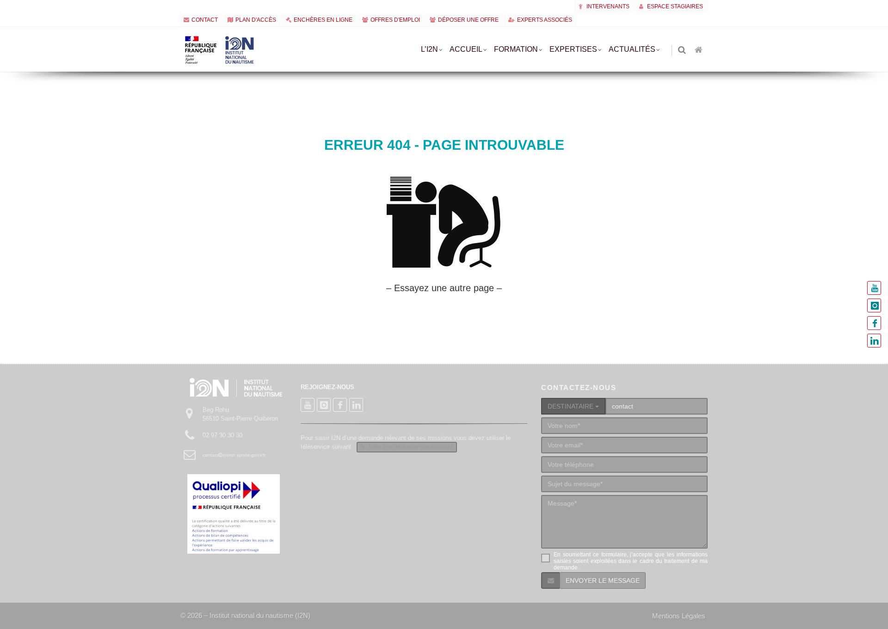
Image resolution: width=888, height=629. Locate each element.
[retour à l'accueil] (699, 50)
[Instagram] (874, 305)
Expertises (573, 49)
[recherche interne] (683, 50)
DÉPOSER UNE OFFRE (468, 20)
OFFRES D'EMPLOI (395, 20)
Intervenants (607, 6)
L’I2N (429, 49)
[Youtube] (874, 288)
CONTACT (204, 20)
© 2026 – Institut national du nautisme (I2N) (245, 615)
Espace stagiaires (674, 6)
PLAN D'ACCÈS (255, 20)
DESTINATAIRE (571, 406)
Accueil (466, 49)
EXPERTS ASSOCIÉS (544, 20)
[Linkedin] (874, 341)
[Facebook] (874, 323)
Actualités (632, 49)
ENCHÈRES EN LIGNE (323, 20)
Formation (516, 49)
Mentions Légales (678, 616)
